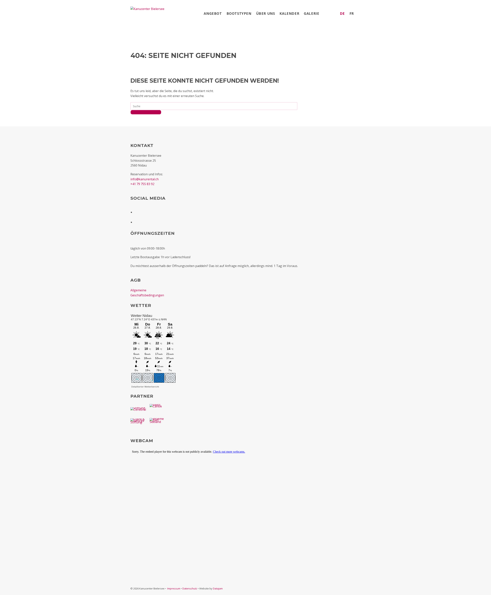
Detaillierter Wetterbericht (145, 386)
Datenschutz (189, 588)
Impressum (173, 588)
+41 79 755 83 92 (142, 184)
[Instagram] (136, 221)
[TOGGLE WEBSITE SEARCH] (359, 13)
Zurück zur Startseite (146, 112)
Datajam (218, 588)
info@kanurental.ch (144, 179)
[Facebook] (136, 211)
